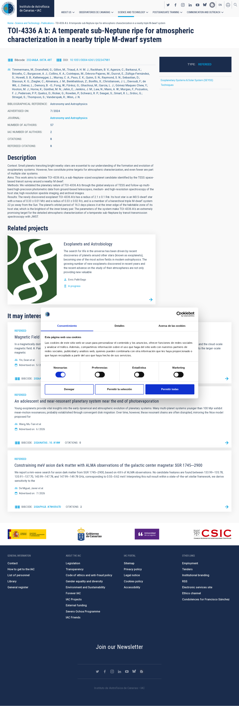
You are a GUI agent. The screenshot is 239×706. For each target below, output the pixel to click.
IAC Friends (73, 617)
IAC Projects (74, 599)
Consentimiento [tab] (67, 325)
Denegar (69, 389)
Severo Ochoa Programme (83, 611)
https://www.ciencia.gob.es (27, 534)
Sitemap (129, 563)
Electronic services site (197, 587)
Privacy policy (133, 569)
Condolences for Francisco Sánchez (206, 599)
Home (10, 23)
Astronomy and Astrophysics (68, 118)
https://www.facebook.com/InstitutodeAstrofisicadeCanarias (175, 5)
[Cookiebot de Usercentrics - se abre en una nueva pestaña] (179, 314)
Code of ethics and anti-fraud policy (89, 575)
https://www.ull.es (147, 534)
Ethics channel (191, 593)
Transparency (74, 569)
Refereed (205, 64)
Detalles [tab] (120, 325)
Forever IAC (73, 593)
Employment (190, 563)
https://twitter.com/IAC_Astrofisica (168, 5)
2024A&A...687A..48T (39, 60)
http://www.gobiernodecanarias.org (89, 534)
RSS (184, 581)
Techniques (167, 85)
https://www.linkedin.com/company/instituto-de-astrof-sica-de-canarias (190, 5)
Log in (228, 5)
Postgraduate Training (166, 12)
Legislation (73, 563)
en (220, 5)
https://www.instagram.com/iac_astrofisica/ (183, 5)
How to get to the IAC (21, 569)
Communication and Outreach (203, 12)
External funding (76, 605)
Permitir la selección (119, 389)
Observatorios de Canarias (94, 12)
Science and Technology (131, 12)
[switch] (100, 375)
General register (18, 587)
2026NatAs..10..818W (47, 442)
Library (12, 581)
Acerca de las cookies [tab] (172, 325)
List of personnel (19, 575)
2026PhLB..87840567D (47, 506)
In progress (74, 286)
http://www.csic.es (212, 534)
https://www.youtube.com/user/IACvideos (197, 5)
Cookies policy (133, 581)
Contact (13, 563)
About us (66, 12)
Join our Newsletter (119, 646)
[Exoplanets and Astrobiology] (151, 299)
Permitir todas (169, 389)
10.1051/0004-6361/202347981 (90, 60)
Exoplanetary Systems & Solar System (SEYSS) (187, 80)
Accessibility (132, 587)
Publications (47, 23)
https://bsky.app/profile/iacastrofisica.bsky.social (205, 5)
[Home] (8, 8)
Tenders (187, 569)
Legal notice (132, 575)
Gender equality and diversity (84, 581)
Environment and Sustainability (85, 587)
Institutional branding (195, 575)
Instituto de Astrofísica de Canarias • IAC (34, 8)
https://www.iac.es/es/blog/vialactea (212, 5)
